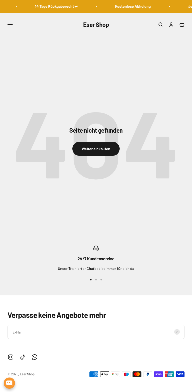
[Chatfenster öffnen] (9, 383)
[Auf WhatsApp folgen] (34, 357)
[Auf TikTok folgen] (22, 357)
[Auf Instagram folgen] (10, 357)
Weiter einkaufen (96, 148)
